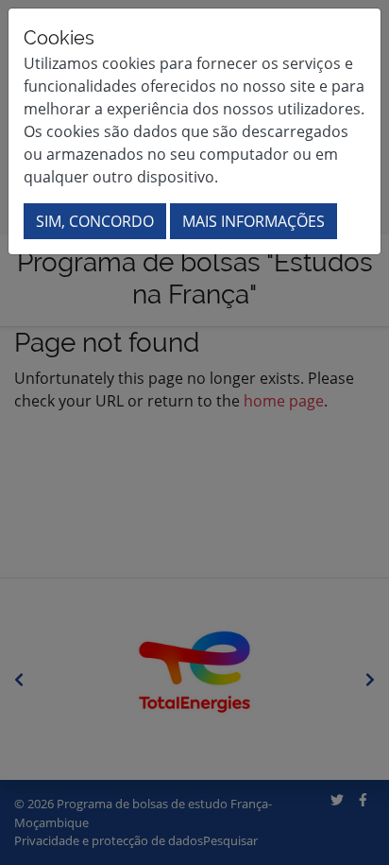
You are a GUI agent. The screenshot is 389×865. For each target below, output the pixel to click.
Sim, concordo (95, 221)
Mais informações (253, 221)
